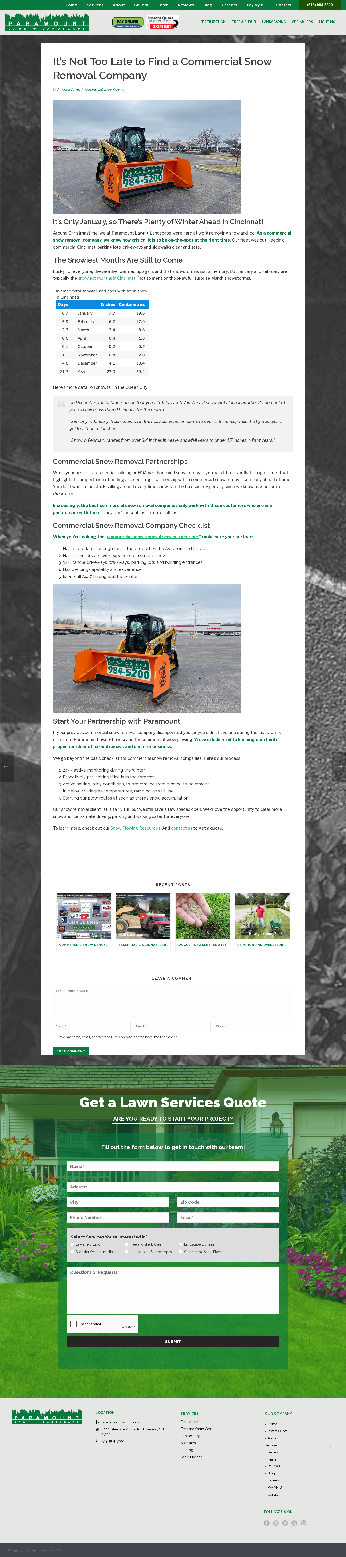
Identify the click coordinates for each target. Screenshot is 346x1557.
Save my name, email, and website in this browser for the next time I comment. (117, 1037)
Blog (207, 5)
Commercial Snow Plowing (104, 89)
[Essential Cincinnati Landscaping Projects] (143, 916)
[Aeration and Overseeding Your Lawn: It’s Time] (262, 916)
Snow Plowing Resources (135, 828)
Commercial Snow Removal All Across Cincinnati (85, 945)
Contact (284, 5)
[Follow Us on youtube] (294, 1523)
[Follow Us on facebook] (267, 1523)
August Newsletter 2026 (203, 945)
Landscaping (274, 22)
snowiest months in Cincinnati (107, 278)
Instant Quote (278, 1431)
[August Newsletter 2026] (203, 916)
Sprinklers (302, 22)
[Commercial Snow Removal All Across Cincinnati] (84, 916)
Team (163, 5)
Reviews (186, 5)
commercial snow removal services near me (152, 536)
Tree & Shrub (244, 22)
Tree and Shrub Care (196, 1429)
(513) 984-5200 (320, 5)
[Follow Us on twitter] (285, 1523)
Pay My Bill (257, 5)
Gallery (141, 5)
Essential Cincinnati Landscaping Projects (145, 945)
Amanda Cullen (68, 89)
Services (95, 5)
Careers (229, 5)
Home (71, 5)
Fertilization (213, 22)
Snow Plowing (191, 1457)
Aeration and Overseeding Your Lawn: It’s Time (263, 945)
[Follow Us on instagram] (276, 1523)
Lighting (327, 22)
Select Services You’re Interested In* (109, 1236)
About (119, 5)
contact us (181, 828)
